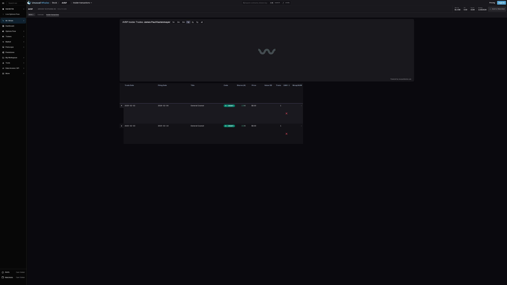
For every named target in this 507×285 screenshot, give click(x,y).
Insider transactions (52, 14)
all (202, 22)
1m (173, 22)
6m (183, 22)
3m (178, 22)
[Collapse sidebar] (3, 3)
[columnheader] (122, 93)
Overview (40, 14)
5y (197, 22)
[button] (497, 9)
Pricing (492, 3)
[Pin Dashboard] (23, 26)
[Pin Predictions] (23, 52)
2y (193, 22)
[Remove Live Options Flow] (24, 14)
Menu (31, 14)
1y (188, 22)
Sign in (501, 3)
